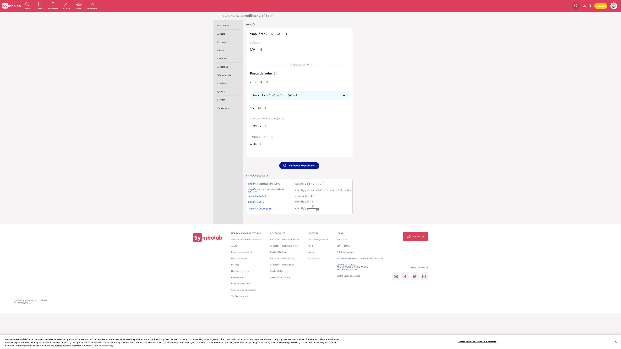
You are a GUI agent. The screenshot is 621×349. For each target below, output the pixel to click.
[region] (310, 342)
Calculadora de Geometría (243, 290)
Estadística (222, 83)
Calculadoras (237, 277)
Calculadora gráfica (240, 283)
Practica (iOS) (276, 271)
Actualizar (601, 6)
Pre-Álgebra (223, 25)
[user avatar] (613, 5)
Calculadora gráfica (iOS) (282, 265)
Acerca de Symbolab (318, 239)
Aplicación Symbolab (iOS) (282, 258)
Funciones (222, 58)
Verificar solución (239, 296)
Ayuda (311, 252)
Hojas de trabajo (239, 258)
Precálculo (222, 42)
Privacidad (342, 239)
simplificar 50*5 (256, 202)
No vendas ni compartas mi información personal (360, 258)
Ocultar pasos (297, 64)
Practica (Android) (278, 252)
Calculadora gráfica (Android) (284, 246)
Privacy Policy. (106, 345)
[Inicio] (207, 237)
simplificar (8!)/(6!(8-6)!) (260, 208)
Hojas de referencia (240, 271)
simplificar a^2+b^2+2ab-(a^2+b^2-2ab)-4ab (266, 190)
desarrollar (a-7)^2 (257, 196)
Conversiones (223, 108)
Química (221, 91)
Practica (235, 265)
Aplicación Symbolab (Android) (285, 239)
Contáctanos (314, 258)
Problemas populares (241, 252)
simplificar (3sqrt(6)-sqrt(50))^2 (264, 184)
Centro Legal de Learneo (348, 276)
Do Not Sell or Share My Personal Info (477, 341)
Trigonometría (224, 75)
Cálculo (220, 50)
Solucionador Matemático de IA (246, 239)
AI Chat (234, 246)
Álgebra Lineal (224, 67)
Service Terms (343, 246)
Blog (310, 246)
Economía (222, 100)
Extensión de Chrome (280, 277)
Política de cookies (345, 252)
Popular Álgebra (231, 16)
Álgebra (221, 34)
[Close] (615, 341)
